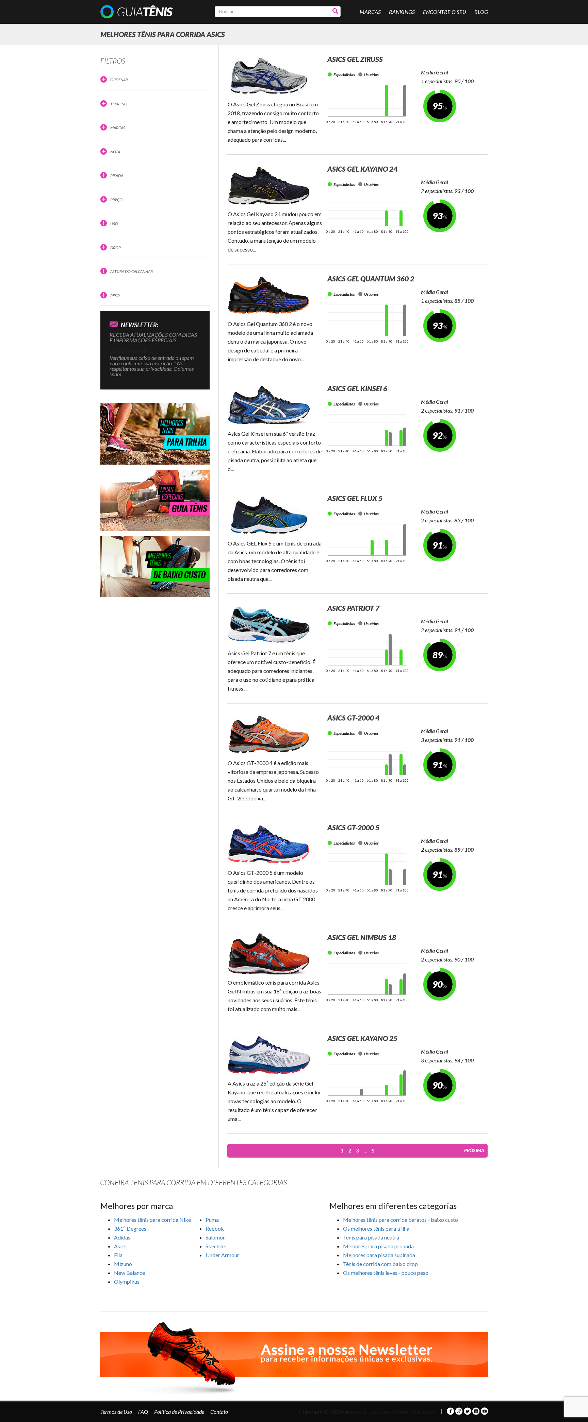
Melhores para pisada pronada (378, 1246)
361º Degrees (130, 1228)
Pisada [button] (116, 175)
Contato (219, 1411)
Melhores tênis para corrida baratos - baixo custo (400, 1219)
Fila (118, 1255)
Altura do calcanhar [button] (131, 271)
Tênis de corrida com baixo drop (380, 1264)
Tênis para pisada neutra (371, 1237)
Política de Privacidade (179, 1411)
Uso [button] (114, 223)
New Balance (129, 1272)
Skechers (216, 1246)
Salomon (216, 1237)
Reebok (215, 1228)
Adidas (122, 1237)
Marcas (370, 11)
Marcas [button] (117, 127)
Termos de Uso (116, 1411)
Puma (212, 1219)
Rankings (402, 11)
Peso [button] (115, 295)
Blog (481, 11)
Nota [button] (115, 151)
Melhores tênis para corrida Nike (152, 1219)
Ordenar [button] (119, 79)
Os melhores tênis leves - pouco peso (385, 1272)
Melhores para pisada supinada (379, 1255)
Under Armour (222, 1255)
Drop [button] (115, 247)
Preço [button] (116, 199)
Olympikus (127, 1281)
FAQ (143, 1411)
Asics (120, 1246)
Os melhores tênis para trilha (376, 1228)
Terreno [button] (118, 103)
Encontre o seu (444, 11)
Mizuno (123, 1264)
